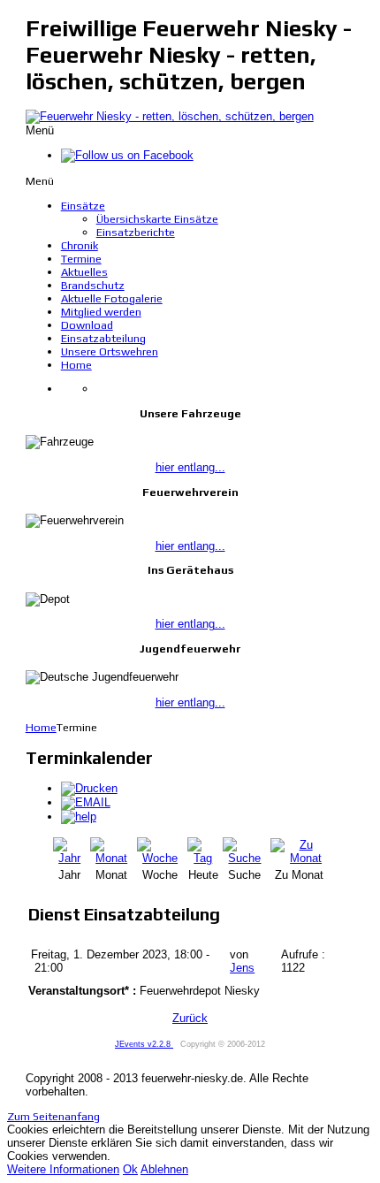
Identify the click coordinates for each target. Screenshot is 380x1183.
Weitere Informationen (63, 1169)
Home (41, 727)
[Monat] (111, 858)
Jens (242, 967)
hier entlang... (190, 467)
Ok (130, 1169)
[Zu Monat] (298, 858)
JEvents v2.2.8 (144, 1044)
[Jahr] (70, 858)
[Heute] (203, 858)
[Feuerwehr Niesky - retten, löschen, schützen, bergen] (170, 116)
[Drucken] (89, 788)
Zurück (190, 1018)
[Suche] (245, 858)
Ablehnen (164, 1169)
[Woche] (160, 858)
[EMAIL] (85, 802)
